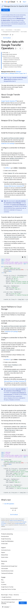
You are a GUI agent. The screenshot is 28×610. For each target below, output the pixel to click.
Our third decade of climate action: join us (11, 599)
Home (2, 29)
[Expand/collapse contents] (9, 52)
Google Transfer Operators (8, 101)
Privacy (10, 594)
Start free (5, 10)
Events (2, 582)
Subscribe (23, 603)
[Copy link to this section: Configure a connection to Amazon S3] (4, 150)
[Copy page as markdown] (20, 48)
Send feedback (7, 37)
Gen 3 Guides (24, 31)
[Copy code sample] (25, 257)
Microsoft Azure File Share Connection (14, 381)
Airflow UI (8, 168)
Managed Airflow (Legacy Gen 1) (18, 73)
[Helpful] (10, 35)
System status (4, 557)
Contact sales (4, 543)
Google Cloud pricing (6, 538)
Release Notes (4, 554)
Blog (2, 579)
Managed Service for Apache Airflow (11, 31)
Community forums (5, 550)
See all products (5, 536)
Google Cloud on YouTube (7, 587)
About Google (4, 594)
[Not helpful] (12, 35)
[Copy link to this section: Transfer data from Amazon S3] (23, 217)
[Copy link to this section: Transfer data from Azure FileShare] (2, 407)
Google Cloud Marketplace (7, 541)
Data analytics (17, 29)
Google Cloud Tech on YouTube (8, 589)
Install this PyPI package (7, 143)
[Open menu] (2, 2)
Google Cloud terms (6, 597)
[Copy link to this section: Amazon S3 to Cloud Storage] (2, 123)
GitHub (2, 563)
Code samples (4, 568)
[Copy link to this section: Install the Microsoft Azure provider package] (8, 323)
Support (3, 552)
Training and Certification (7, 573)
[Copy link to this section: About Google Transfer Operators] (11, 97)
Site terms (16, 594)
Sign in (24, 1)
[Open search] (17, 2)
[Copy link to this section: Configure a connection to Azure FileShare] (6, 340)
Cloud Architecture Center (7, 571)
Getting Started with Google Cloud (9, 566)
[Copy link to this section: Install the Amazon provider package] (2, 135)
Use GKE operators (9, 503)
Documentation (9, 29)
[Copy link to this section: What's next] (12, 500)
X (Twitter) (3, 584)
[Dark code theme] (22, 257)
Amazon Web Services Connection (13, 186)
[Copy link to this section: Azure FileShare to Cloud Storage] (9, 309)
